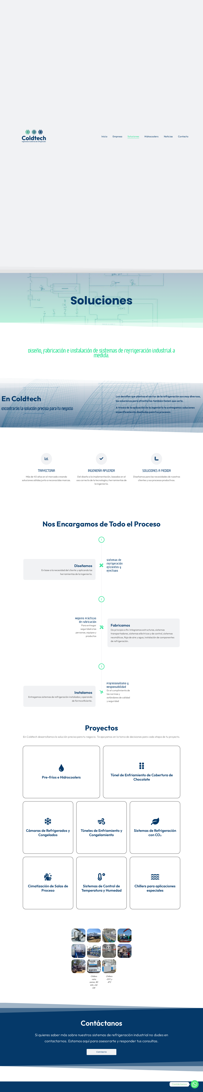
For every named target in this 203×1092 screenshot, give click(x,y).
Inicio (104, 136)
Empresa (117, 136)
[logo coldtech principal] (34, 136)
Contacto (183, 136)
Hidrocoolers (151, 136)
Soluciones (133, 136)
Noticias (168, 136)
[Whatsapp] (195, 1084)
